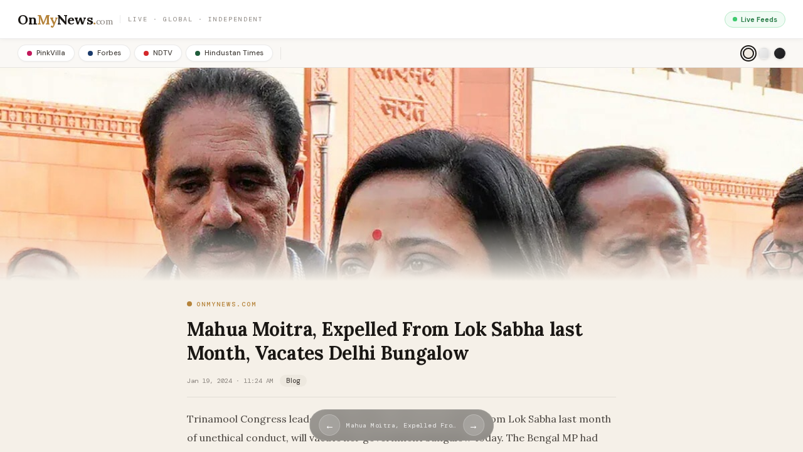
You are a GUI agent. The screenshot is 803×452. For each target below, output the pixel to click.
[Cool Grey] (764, 53)
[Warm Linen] (748, 53)
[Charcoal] (779, 53)
